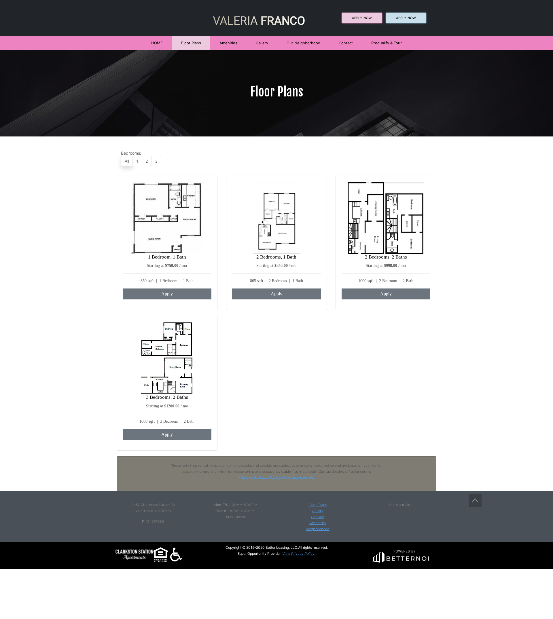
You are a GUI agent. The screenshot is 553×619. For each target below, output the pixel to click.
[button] (475, 500)
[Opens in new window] (399, 554)
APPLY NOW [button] (362, 18)
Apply (167, 293)
